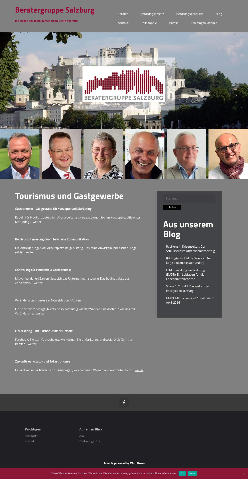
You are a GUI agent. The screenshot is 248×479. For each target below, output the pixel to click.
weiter (37, 222)
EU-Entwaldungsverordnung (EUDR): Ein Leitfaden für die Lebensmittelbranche (185, 274)
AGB (82, 435)
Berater (122, 14)
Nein (192, 473)
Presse (173, 23)
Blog (219, 14)
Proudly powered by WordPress (124, 463)
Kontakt (122, 23)
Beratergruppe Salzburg (55, 9)
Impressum (31, 435)
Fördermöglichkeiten (91, 441)
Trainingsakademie (204, 23)
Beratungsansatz (152, 14)
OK (182, 473)
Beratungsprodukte (190, 14)
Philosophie (149, 23)
